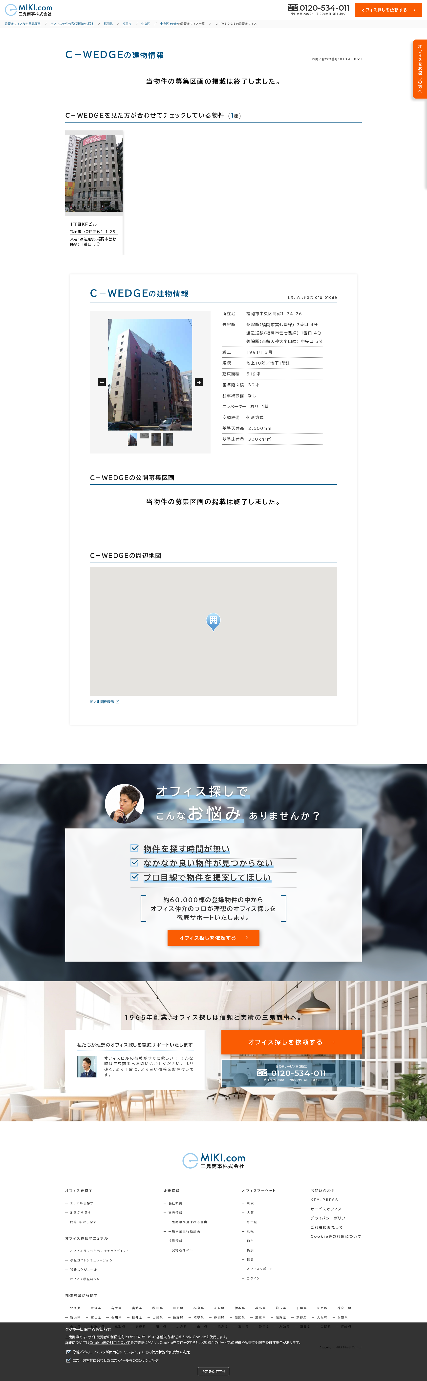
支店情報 (176, 1212)
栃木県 (240, 1307)
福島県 (198, 1307)
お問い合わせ (323, 1191)
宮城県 (137, 1307)
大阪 (250, 1212)
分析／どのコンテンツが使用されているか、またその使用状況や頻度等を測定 (131, 1352)
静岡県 (219, 1317)
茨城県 (219, 1307)
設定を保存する (213, 1371)
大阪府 (322, 1317)
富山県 (96, 1317)
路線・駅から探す (83, 1221)
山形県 (178, 1307)
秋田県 (157, 1307)
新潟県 (75, 1317)
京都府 (301, 1317)
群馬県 (260, 1307)
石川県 (116, 1317)
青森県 (96, 1307)
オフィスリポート (260, 1268)
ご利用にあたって (327, 1227)
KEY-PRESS (325, 1200)
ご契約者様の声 (181, 1250)
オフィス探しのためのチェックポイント (99, 1250)
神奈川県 (345, 1307)
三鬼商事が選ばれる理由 (188, 1221)
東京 (250, 1203)
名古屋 (252, 1221)
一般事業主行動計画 (185, 1231)
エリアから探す (82, 1203)
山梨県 (157, 1317)
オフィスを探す (79, 1191)
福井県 (137, 1317)
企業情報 (172, 1191)
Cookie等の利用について (109, 1342)
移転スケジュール (83, 1269)
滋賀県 (281, 1317)
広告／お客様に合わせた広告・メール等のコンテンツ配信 (115, 1360)
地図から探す (80, 1212)
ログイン (253, 1278)
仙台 (250, 1240)
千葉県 (301, 1307)
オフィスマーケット (259, 1191)
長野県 (178, 1317)
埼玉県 (281, 1307)
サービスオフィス (326, 1209)
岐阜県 (198, 1317)
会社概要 (176, 1203)
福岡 (250, 1259)
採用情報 (176, 1240)
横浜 (250, 1250)
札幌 (250, 1231)
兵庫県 (343, 1317)
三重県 (260, 1317)
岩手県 (116, 1307)
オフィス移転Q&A (85, 1279)
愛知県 (240, 1317)
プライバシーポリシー (330, 1218)
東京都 (322, 1307)
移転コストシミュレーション (91, 1260)
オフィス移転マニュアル (86, 1238)
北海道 (75, 1307)
